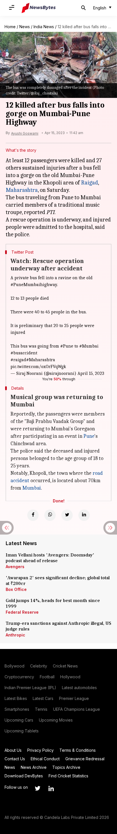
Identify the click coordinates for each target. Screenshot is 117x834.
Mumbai (31, 488)
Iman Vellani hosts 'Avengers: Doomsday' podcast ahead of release (50, 558)
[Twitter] (67, 515)
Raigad (89, 182)
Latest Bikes (16, 698)
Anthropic (15, 634)
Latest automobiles (79, 687)
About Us (13, 750)
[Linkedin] (84, 515)
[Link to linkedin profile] (51, 788)
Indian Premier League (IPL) (30, 687)
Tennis (41, 709)
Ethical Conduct (45, 758)
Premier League (74, 698)
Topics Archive (66, 767)
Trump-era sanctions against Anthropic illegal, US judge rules (58, 626)
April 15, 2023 (91, 373)
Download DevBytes (24, 775)
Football (47, 676)
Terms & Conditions (77, 750)
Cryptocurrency (19, 676)
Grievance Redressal (85, 758)
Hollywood (70, 676)
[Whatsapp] (50, 515)
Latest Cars (43, 698)
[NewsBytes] (39, 8)
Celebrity (38, 665)
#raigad (18, 359)
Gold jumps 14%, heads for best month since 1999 (53, 603)
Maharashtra (22, 190)
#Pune (66, 346)
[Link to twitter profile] (37, 788)
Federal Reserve (22, 612)
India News (44, 26)
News (24, 26)
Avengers (15, 566)
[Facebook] (33, 515)
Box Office (16, 589)
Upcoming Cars (19, 720)
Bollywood (14, 665)
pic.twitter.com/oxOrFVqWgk (38, 366)
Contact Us (15, 758)
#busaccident (24, 353)
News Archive (34, 767)
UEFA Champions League (76, 709)
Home (10, 26)
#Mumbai (89, 346)
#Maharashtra (40, 359)
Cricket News (65, 665)
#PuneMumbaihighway (34, 284)
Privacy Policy (40, 750)
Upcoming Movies (56, 720)
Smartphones (17, 709)
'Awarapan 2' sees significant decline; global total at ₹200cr (58, 580)
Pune (88, 436)
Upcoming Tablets (22, 730)
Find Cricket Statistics (68, 775)
